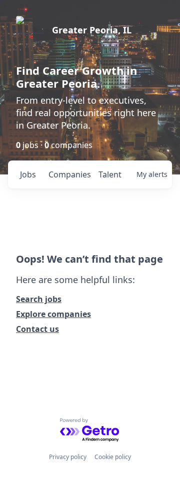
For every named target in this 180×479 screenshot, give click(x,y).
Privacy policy (67, 457)
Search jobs (39, 299)
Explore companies (53, 314)
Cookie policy (112, 457)
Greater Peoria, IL (92, 30)
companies (69, 174)
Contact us (37, 328)
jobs (28, 174)
